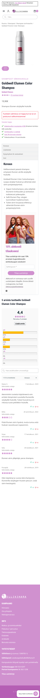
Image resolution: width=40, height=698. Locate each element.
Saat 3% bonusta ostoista (12, 134)
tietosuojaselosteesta (14, 286)
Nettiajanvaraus (8, 614)
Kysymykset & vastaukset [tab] (13, 154)
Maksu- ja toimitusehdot (11, 625)
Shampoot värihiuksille (24, 23)
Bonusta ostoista (8, 642)
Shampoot (11, 23)
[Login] (8, 11)
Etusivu (4, 23)
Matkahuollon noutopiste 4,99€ (14, 126)
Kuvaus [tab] (6, 146)
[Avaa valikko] (4, 11)
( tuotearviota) (17, 95)
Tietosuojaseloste (9, 632)
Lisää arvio (20, 323)
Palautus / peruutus (10, 629)
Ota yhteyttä (7, 611)
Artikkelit (5, 639)
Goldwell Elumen (7, 92)
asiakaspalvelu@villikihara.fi (23, 658)
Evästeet (5, 635)
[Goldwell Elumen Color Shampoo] (20, 48)
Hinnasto (5, 608)
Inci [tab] (4, 158)
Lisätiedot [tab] (7, 150)
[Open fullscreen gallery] (5, 68)
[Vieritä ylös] (35, 690)
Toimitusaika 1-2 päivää (12, 132)
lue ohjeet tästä (20, 3)
